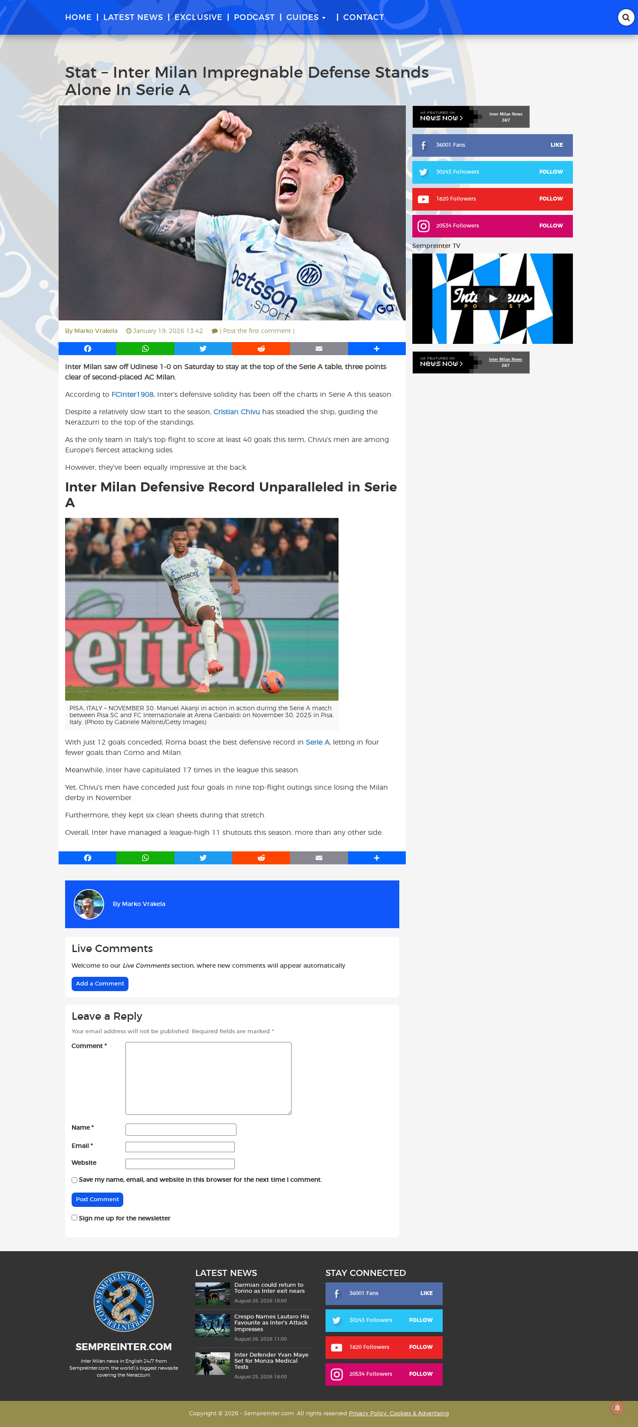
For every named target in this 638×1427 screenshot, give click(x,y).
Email (82, 1146)
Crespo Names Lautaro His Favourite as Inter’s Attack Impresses (271, 1323)
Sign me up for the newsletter (124, 1219)
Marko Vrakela (96, 331)
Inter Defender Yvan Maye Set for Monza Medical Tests (271, 1361)
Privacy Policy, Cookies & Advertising (399, 1414)
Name (83, 1128)
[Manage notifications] (618, 1408)
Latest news (133, 18)
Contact (364, 18)
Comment (89, 1046)
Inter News (506, 114)
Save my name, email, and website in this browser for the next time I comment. (200, 1180)
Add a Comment (100, 984)
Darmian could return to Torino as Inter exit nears (269, 1288)
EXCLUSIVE (198, 18)
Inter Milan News (505, 359)
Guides (302, 18)
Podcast (254, 18)
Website (84, 1163)
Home (78, 18)
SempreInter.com (124, 1347)
